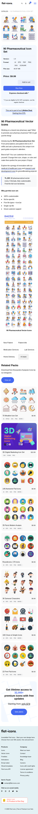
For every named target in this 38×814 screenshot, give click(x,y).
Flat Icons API (5, 769)
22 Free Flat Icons (9, 672)
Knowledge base (25, 756)
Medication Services (11, 350)
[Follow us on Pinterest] (1, 791)
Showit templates (7, 766)
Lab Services (29, 350)
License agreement (26, 769)
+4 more (23, 357)
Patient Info (22, 343)
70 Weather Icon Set (10, 416)
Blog (21, 760)
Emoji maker (5, 763)
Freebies (4, 756)
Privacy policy (24, 775)
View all (8, 380)
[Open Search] (22, 3)
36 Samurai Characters (11, 598)
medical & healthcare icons (11, 168)
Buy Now (19, 88)
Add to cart (26, 82)
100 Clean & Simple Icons (12, 635)
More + (21, 418)
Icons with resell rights (27, 766)
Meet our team (25, 750)
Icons (3, 750)
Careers (23, 763)
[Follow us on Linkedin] (17, 791)
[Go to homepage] (7, 3)
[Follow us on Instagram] (5, 791)
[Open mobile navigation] (35, 3)
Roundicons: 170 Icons (11, 562)
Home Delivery (9, 357)
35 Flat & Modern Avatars (12, 525)
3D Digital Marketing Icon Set (13, 452)
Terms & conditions (26, 772)
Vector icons (5, 753)
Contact (22, 753)
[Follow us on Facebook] (9, 791)
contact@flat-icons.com (12, 783)
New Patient (8, 343)
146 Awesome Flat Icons (12, 489)
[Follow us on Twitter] (13, 791)
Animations (5, 760)
